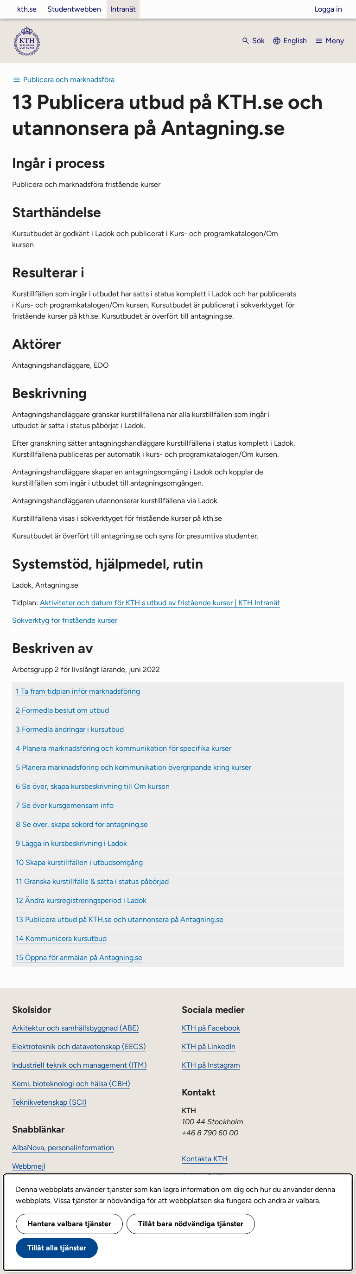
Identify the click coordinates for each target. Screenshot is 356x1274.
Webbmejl (28, 1166)
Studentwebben (74, 9)
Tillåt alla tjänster (56, 1247)
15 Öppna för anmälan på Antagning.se (79, 957)
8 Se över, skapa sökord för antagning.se (82, 824)
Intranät (123, 9)
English (295, 40)
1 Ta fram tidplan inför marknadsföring (78, 691)
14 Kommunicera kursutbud (61, 938)
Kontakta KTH (205, 1158)
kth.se (27, 9)
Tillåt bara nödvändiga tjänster (190, 1223)
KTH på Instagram (211, 1065)
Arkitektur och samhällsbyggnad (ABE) (75, 1028)
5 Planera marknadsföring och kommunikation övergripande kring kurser (133, 767)
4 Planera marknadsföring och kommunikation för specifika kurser (123, 748)
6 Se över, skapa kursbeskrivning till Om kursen (93, 786)
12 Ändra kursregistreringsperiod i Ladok (81, 900)
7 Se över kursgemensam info (65, 805)
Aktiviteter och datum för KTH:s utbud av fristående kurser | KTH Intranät (160, 602)
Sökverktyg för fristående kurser (64, 620)
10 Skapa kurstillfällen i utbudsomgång (79, 862)
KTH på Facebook (211, 1028)
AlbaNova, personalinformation (63, 1147)
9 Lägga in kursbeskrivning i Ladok (71, 843)
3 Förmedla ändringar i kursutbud (70, 729)
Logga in (328, 9)
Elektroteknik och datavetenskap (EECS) (79, 1046)
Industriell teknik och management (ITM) (79, 1065)
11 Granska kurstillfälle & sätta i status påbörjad (92, 881)
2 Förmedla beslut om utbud (62, 710)
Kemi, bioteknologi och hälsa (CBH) (71, 1083)
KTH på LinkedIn (208, 1046)
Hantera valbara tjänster (69, 1223)
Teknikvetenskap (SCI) (49, 1102)
